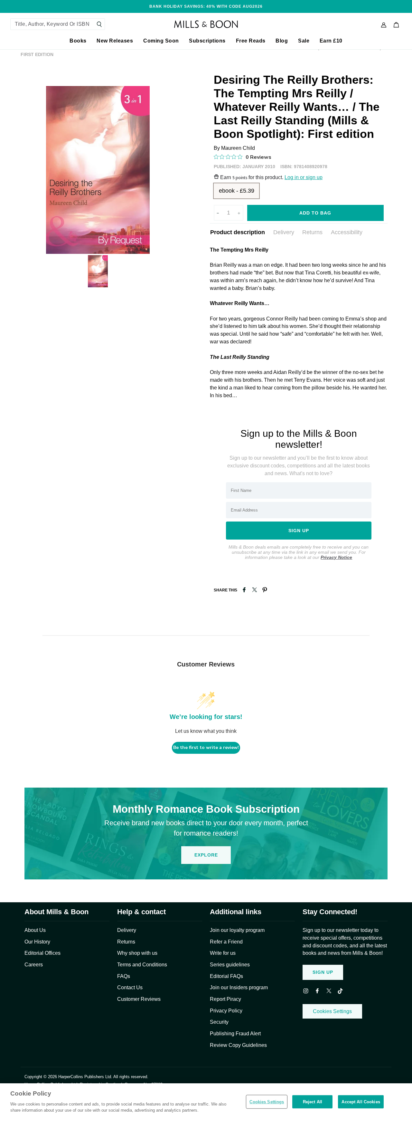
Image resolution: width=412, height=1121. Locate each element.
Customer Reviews (139, 999)
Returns (312, 232)
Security (219, 1022)
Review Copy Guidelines (238, 1045)
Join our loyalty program (237, 930)
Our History (37, 941)
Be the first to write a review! (206, 747)
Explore (206, 855)
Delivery (283, 232)
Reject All (312, 1101)
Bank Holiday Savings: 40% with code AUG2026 (206, 6)
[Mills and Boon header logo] (206, 24)
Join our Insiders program (239, 987)
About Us (35, 930)
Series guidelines (230, 964)
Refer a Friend (226, 941)
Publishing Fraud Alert (235, 1033)
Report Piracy (225, 999)
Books (78, 40)
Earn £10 (331, 40)
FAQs (123, 976)
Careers (33, 964)
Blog (282, 40)
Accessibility (346, 232)
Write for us (223, 953)
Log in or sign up (304, 177)
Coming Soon (161, 40)
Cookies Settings (332, 1011)
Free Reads (251, 40)
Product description (237, 232)
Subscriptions (207, 40)
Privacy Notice (336, 557)
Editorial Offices (42, 953)
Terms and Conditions (142, 964)
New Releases (115, 40)
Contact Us (130, 987)
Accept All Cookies (361, 1101)
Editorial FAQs (226, 976)
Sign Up (323, 972)
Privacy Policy (226, 1010)
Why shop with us (137, 953)
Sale (303, 40)
